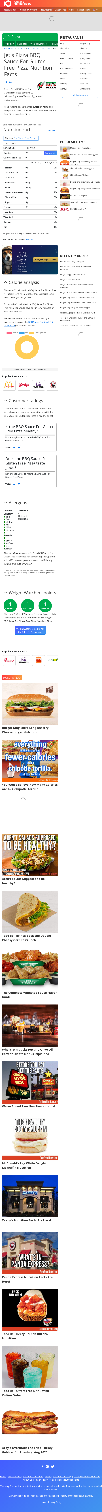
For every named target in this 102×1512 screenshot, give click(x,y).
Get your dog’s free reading (47, 259)
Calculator (22, 43)
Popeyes (64, 73)
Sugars (8, 202)
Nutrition (9, 43)
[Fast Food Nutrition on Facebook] (41, 1466)
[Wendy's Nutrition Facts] (24, 385)
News (72, 9)
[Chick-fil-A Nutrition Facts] (9, 660)
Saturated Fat (11, 172)
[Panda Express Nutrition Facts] (53, 385)
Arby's (62, 43)
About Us (27, 1479)
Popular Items (58, 43)
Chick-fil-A (64, 48)
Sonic (62, 78)
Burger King (85, 43)
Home (3, 1476)
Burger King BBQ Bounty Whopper (75, 307)
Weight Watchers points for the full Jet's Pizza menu (30, 630)
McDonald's (85, 63)
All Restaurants (80, 95)
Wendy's (63, 88)
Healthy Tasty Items (44, 1479)
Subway (63, 83)
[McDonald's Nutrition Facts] (9, 385)
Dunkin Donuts (66, 58)
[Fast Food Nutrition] (17, 3)
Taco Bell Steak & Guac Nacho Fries (75, 325)
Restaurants (9, 9)
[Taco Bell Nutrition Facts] (38, 385)
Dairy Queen (85, 53)
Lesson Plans (83, 9)
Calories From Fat (12, 157)
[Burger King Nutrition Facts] (38, 660)
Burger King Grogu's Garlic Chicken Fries (77, 297)
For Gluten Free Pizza (20, 138)
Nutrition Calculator (28, 9)
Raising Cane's (86, 73)
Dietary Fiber (11, 197)
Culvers (63, 53)
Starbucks (84, 78)
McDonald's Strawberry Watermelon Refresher (75, 268)
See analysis (50, 153)
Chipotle (83, 48)
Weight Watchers (39, 43)
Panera (83, 68)
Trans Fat (9, 177)
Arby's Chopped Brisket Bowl (72, 274)
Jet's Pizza (29, 239)
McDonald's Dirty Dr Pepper (72, 261)
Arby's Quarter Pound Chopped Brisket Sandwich (76, 286)
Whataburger (85, 88)
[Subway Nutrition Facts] (53, 660)
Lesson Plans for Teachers (87, 1476)
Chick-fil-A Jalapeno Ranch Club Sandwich (77, 312)
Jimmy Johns (85, 58)
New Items (46, 9)
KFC (62, 63)
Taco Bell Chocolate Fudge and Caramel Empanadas (77, 319)
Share (10, 82)
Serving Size (9, 147)
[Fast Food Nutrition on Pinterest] (47, 1466)
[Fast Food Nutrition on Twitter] (52, 1466)
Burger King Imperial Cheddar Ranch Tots (78, 302)
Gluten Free (60, 9)
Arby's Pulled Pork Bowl (70, 279)
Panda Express (66, 68)
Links (43, 1502)
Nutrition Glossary (62, 1476)
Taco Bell (84, 83)
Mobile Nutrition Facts (68, 1479)
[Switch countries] (95, 9)
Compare (52, 130)
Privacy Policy (54, 1502)
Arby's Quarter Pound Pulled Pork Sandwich (78, 292)
